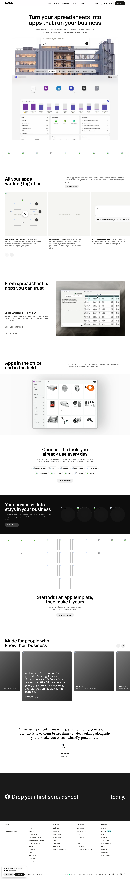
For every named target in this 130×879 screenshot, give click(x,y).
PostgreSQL (43, 473)
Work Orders (32, 855)
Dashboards (32, 849)
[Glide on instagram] (113, 874)
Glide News (80, 846)
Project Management (35, 843)
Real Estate (56, 843)
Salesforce (93, 468)
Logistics (31, 831)
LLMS (95, 874)
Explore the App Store (65, 615)
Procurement (33, 834)
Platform (7, 828)
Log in (96, 3)
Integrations (105, 849)
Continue (19, 874)
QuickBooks (78, 468)
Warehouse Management (36, 840)
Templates (80, 828)
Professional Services (59, 849)
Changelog (104, 852)
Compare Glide (106, 843)
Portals (31, 846)
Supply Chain (57, 834)
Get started (120, 3)
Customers (65, 3)
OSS (84, 874)
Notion (80, 473)
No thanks (8, 874)
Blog (102, 834)
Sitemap (89, 874)
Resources (74, 3)
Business (56, 828)
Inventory (31, 828)
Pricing (82, 3)
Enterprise (56, 3)
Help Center (80, 837)
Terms (73, 874)
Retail (55, 840)
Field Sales (32, 858)
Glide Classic (105, 855)
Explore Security (12, 525)
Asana (91, 473)
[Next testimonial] (123, 646)
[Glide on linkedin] (121, 874)
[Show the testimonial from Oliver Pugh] (47, 676)
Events (79, 843)
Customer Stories (82, 831)
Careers (103, 831)
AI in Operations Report (84, 849)
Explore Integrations (65, 480)
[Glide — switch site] (10, 3)
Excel (54, 468)
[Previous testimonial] (118, 646)
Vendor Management (35, 837)
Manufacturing (57, 837)
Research (104, 837)
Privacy (79, 874)
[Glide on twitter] (117, 874)
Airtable (65, 468)
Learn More (12, 870)
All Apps (31, 862)
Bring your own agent (11, 831)
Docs (78, 834)
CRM (30, 852)
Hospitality (56, 846)
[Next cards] (12, 255)
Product (48, 3)
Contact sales (107, 3)
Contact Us (102, 874)
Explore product (72, 186)
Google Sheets (40, 468)
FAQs (103, 846)
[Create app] (86, 43)
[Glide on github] (124, 874)
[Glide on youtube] (109, 874)
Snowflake (57, 473)
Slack (69, 473)
